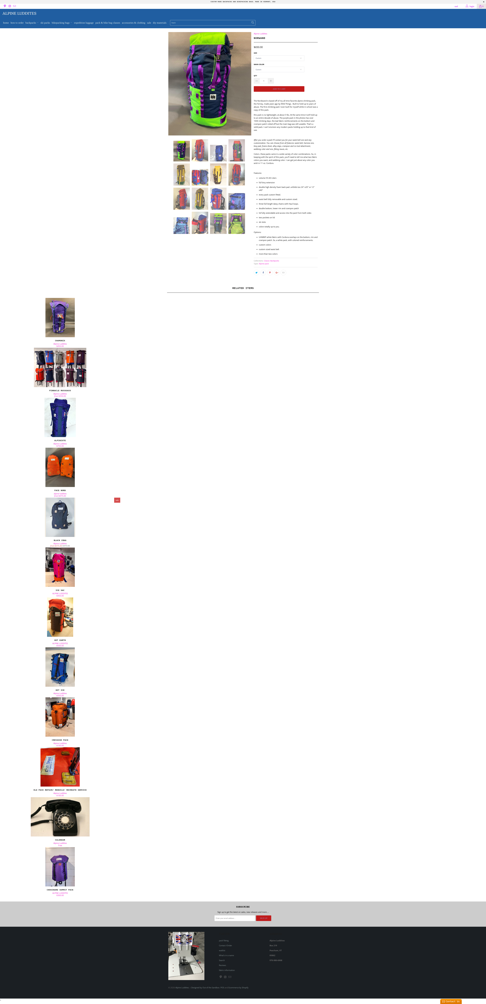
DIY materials (159, 22)
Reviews (222, 965)
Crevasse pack (60, 717)
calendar (60, 816)
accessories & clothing (133, 22)
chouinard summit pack (60, 866)
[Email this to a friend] (283, 272)
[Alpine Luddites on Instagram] (9, 6)
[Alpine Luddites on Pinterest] (4, 6)
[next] (246, 83)
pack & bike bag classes (107, 22)
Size (255, 53)
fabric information (227, 970)
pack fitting (224, 940)
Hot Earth (60, 617)
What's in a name (226, 955)
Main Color (259, 64)
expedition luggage (84, 22)
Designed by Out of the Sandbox (205, 987)
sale (149, 22)
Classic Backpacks (271, 261)
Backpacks (31, 22)
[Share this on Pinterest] (270, 272)
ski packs (45, 22)
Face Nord (60, 467)
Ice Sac (60, 567)
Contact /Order (225, 945)
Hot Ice (60, 667)
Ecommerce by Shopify (238, 987)
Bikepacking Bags (61, 22)
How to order (17, 22)
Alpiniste (60, 417)
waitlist (222, 950)
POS (222, 987)
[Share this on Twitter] (256, 272)
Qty (255, 76)
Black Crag (60, 517)
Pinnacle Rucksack (60, 367)
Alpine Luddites (19, 13)
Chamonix (60, 317)
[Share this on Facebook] (263, 272)
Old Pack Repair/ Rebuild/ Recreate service (60, 767)
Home (6, 22)
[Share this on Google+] (276, 272)
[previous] (172, 83)
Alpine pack (264, 264)
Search (222, 960)
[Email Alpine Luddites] (14, 6)
